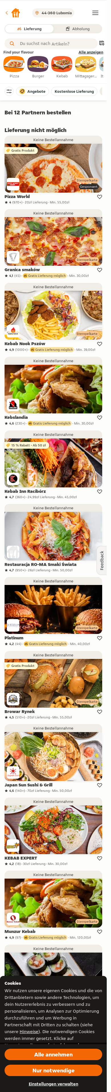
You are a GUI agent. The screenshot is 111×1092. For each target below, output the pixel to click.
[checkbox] (14, 67)
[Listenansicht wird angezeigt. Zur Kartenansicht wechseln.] (101, 44)
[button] (12, 12)
